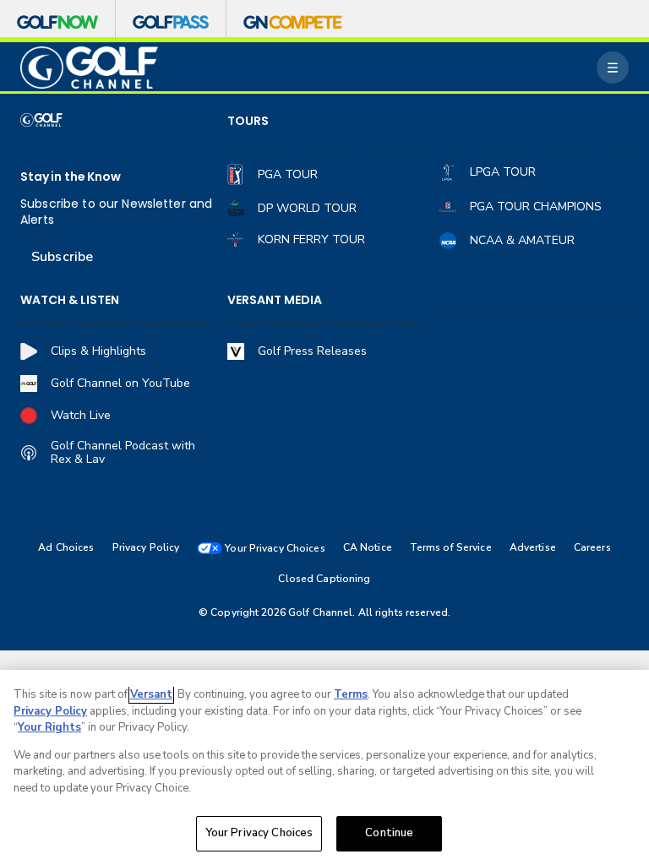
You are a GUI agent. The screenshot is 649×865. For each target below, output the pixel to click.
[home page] (89, 68)
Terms (351, 694)
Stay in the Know (70, 177)
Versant (151, 694)
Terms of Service (451, 547)
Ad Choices (66, 547)
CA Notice (367, 547)
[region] (324, 767)
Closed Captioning (324, 579)
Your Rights (49, 727)
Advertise (533, 547)
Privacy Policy (146, 547)
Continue (389, 833)
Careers (592, 547)
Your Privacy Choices (259, 833)
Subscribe (62, 257)
